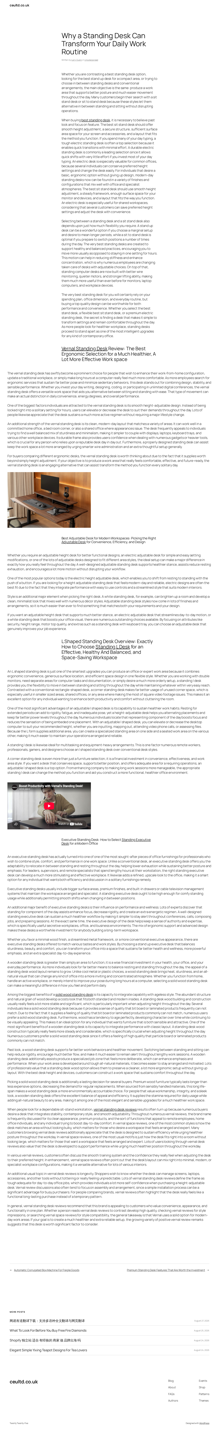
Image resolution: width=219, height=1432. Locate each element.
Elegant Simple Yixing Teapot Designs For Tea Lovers (48, 1350)
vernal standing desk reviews (115, 1109)
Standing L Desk (112, 646)
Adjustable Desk (74, 542)
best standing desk (95, 120)
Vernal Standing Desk (85, 348)
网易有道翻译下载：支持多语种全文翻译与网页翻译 (47, 1321)
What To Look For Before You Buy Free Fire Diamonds (48, 1330)
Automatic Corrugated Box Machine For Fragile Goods (46, 1270)
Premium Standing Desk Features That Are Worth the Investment (166, 1270)
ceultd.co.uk (19, 5)
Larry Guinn (76, 59)
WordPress (204, 1423)
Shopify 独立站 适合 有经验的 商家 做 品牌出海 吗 (45, 1340)
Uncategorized (91, 59)
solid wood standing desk (74, 994)
